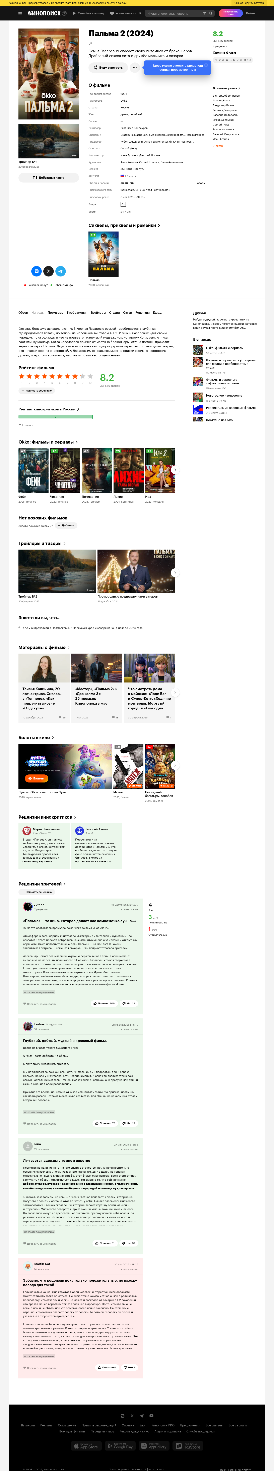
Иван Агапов (221, 139)
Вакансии (28, 1424)
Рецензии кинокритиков (45, 817)
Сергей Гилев (221, 124)
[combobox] (173, 13)
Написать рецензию (39, 390)
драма (124, 114)
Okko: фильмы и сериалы (46, 442)
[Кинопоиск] (44, 13)
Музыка (137, 1469)
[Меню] (20, 13)
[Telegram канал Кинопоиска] (141, 1415)
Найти (211, 13)
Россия (125, 107)
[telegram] (60, 271)
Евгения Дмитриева (225, 110)
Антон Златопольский (158, 141)
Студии (114, 312)
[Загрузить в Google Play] (120, 1446)
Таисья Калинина (223, 129)
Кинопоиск (51, 1469)
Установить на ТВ (128, 13)
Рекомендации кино (134, 1430)
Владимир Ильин (223, 105)
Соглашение (67, 1424)
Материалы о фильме (42, 647)
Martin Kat (42, 1264)
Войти (250, 13)
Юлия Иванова (182, 141)
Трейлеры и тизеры (40, 543)
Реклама (46, 1424)
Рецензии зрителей (40, 884)
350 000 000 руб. (132, 168)
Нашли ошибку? (37, 285)
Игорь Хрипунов (223, 119)
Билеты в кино (34, 737)
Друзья (199, 313)
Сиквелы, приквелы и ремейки (122, 225)
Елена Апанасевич (171, 162)
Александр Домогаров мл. (167, 134)
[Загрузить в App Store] (86, 1446)
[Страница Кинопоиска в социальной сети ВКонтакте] (122, 1415)
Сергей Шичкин (149, 162)
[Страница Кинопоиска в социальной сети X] (132, 1415)
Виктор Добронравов (226, 95)
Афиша (149, 1469)
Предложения (190, 1424)
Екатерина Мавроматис (135, 134)
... (194, 141)
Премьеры (56, 312)
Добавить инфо (63, 285)
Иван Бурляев (129, 155)
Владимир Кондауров (134, 127)
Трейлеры (98, 312)
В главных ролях (225, 88)
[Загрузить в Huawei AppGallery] (154, 1446)
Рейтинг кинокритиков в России (46, 409)
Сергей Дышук (130, 148)
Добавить (68, 525)
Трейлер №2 (27, 162)
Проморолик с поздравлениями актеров (127, 596)
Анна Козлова (129, 162)
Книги (160, 1469)
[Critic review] (44, 846)
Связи (127, 312)
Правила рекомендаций (99, 1424)
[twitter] (48, 271)
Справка (128, 1424)
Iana (37, 1144)
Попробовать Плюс (230, 13)
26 (64, 717)
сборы (201, 182)
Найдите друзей (204, 319)
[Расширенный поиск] (205, 13)
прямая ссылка (129, 909)
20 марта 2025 (129, 189)
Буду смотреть (111, 67)
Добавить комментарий (42, 1004)
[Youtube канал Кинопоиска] (151, 1415)
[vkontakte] (36, 271)
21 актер (218, 145)
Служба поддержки (200, 1430)
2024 (124, 93)
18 (117, 717)
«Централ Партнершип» (155, 189)
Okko (124, 100)
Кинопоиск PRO (163, 1424)
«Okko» (140, 197)
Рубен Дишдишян (132, 141)
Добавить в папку (51, 178)
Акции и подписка (167, 1430)
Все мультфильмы (72, 1430)
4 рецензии (220, 46)
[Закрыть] (206, 65)
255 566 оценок (223, 40)
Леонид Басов (221, 100)
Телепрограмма (119, 1469)
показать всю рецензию (39, 992)
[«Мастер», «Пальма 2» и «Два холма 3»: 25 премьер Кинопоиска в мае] (96, 688)
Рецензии (142, 312)
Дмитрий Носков (149, 155)
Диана (39, 904)
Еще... (157, 312)
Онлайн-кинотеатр (91, 13)
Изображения (77, 312)
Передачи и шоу (102, 1430)
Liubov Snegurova (48, 1024)
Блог (142, 1424)
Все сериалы (238, 1424)
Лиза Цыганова (195, 134)
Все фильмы (214, 1424)
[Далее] (175, 469)
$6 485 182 (127, 182)
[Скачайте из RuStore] (188, 1446)
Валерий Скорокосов (226, 134)
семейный (136, 114)
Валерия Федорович (225, 114)
